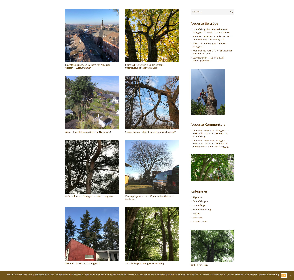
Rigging (196, 213)
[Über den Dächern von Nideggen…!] (92, 234)
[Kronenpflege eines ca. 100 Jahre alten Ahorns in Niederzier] (152, 167)
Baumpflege (199, 205)
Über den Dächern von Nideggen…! (82, 263)
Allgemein (197, 197)
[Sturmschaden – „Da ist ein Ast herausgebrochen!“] (152, 103)
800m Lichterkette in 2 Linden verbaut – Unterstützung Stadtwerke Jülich (145, 66)
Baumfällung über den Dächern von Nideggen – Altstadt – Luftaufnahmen (88, 66)
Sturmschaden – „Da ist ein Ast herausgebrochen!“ (150, 132)
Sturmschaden (200, 221)
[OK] (290, 275)
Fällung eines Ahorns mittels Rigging (210, 146)
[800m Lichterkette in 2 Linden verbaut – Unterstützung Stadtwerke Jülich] (152, 35)
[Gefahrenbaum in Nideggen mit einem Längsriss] (92, 167)
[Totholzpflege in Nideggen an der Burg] (152, 234)
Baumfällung (199, 136)
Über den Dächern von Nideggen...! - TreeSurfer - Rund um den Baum (210, 132)
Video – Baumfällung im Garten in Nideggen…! (88, 132)
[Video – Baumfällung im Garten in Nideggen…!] (92, 103)
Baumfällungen (200, 201)
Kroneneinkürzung (202, 209)
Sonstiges (197, 217)
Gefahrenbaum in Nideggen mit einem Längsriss (89, 196)
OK (283, 275)
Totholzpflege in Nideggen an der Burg (144, 263)
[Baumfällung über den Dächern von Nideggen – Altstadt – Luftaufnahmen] (92, 35)
